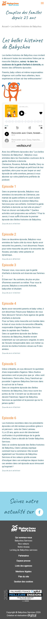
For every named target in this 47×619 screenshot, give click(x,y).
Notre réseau (24, 547)
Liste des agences (23, 566)
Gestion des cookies (23, 581)
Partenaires (23, 555)
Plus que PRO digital (33, 615)
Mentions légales (23, 571)
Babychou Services (10, 3)
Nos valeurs (23, 544)
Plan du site (23, 576)
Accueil (5, 26)
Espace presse (23, 561)
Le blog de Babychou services (23, 550)
